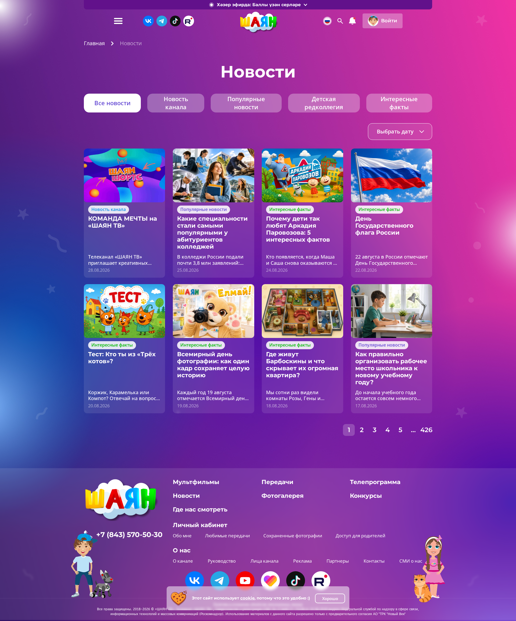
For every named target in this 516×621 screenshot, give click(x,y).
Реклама (302, 561)
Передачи (277, 482)
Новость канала (176, 103)
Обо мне (182, 535)
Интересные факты (399, 103)
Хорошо (330, 598)
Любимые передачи (227, 535)
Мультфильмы (196, 482)
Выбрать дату (395, 131)
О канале (183, 561)
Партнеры (338, 561)
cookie (247, 598)
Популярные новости (246, 103)
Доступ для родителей (360, 535)
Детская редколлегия (323, 103)
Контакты (374, 561)
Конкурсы (366, 495)
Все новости (112, 103)
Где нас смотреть (200, 509)
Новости (186, 495)
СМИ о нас (410, 561)
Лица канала (264, 561)
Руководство (222, 561)
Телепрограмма (375, 482)
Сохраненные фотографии (292, 535)
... (413, 430)
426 (426, 430)
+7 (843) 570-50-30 (129, 534)
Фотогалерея (282, 495)
